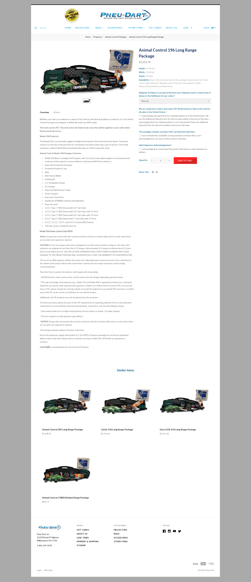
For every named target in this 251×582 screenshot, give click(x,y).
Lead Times (83, 538)
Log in (206, 27)
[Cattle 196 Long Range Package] (125, 401)
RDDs (98, 28)
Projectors (82, 28)
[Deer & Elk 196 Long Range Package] (184, 401)
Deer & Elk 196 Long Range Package (178, 429)
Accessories (115, 28)
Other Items (135, 28)
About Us (171, 28)
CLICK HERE (45, 347)
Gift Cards (155, 28)
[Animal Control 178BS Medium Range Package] (66, 469)
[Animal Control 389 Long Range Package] (66, 401)
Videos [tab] (56, 112)
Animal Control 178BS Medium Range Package (65, 497)
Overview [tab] (44, 112)
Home (68, 28)
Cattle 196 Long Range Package (117, 429)
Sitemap (81, 545)
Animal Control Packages (115, 37)
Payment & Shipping (88, 541)
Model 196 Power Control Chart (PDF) (56, 231)
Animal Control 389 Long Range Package (62, 429)
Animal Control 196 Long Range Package (146, 37)
